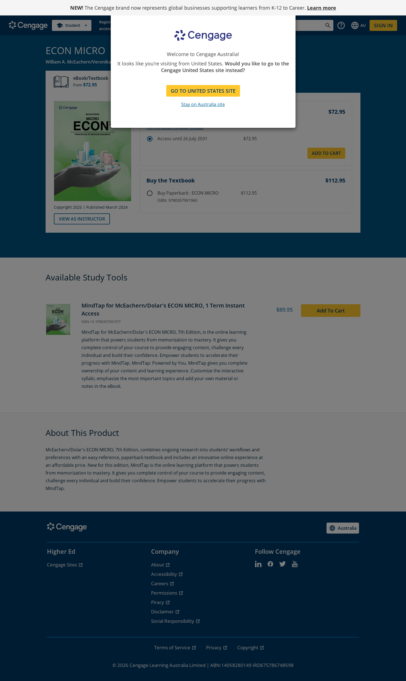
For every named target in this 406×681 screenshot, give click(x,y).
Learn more (321, 7)
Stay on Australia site (203, 104)
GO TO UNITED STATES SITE (203, 91)
